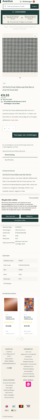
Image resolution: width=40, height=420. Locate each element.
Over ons (28, 352)
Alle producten (9, 397)
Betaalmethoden (28, 362)
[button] (18, 339)
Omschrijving (10, 155)
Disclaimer (28, 357)
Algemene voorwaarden (28, 354)
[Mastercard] (21, 406)
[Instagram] (9, 368)
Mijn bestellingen (9, 390)
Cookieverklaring (28, 374)
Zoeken (34, 6)
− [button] (13, 128)
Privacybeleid (33, 198)
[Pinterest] (11, 368)
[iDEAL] (6, 406)
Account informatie (9, 383)
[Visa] (28, 406)
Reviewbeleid (28, 371)
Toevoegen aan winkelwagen (25, 135)
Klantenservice (28, 366)
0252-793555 (9, 361)
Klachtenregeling (28, 369)
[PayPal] (6, 410)
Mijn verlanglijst (9, 395)
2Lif (4, 83)
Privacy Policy (28, 359)
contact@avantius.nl (9, 363)
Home (6, 27)
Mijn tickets (9, 392)
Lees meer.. (15, 120)
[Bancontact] (14, 406)
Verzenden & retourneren (28, 364)
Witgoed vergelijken (28, 376)
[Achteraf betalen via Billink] (14, 410)
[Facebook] (7, 368)
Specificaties (9, 160)
